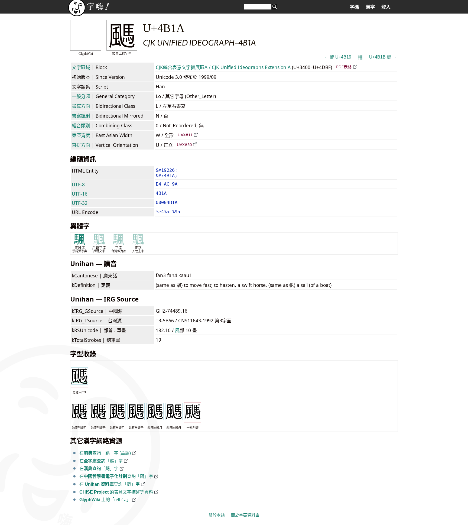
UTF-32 (79, 203)
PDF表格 (344, 66)
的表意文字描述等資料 (116, 492)
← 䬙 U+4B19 (337, 57)
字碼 (354, 7)
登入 (386, 7)
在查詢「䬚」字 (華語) (105, 453)
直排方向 (81, 145)
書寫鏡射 (81, 115)
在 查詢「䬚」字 (109, 484)
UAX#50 (184, 144)
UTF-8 (78, 184)
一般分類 (81, 96)
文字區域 (81, 67)
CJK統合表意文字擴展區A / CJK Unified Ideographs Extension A (223, 67)
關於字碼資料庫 (245, 515)
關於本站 (217, 515)
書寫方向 (81, 106)
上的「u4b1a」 (105, 499)
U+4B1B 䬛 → (382, 57)
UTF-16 (79, 193)
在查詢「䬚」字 (101, 461)
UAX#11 (185, 134)
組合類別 (81, 125)
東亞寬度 (81, 135)
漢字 (370, 7)
